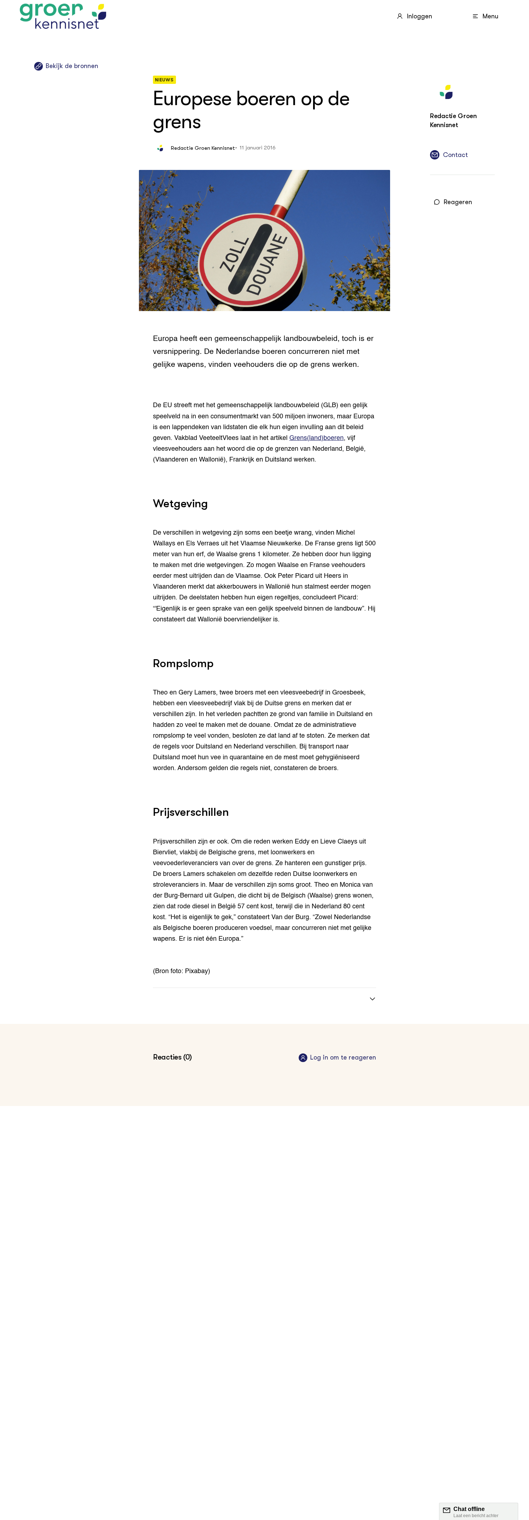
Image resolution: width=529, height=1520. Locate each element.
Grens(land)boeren (316, 438)
